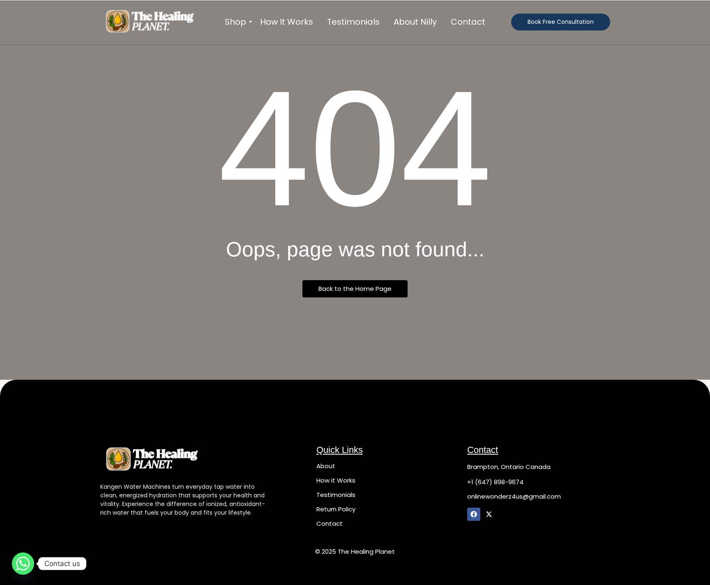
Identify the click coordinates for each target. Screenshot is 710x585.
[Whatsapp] (23, 563)
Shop (235, 22)
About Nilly (415, 22)
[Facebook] (473, 514)
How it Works (335, 480)
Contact (468, 22)
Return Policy (335, 509)
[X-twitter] (489, 514)
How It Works (286, 22)
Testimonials (353, 22)
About (325, 466)
